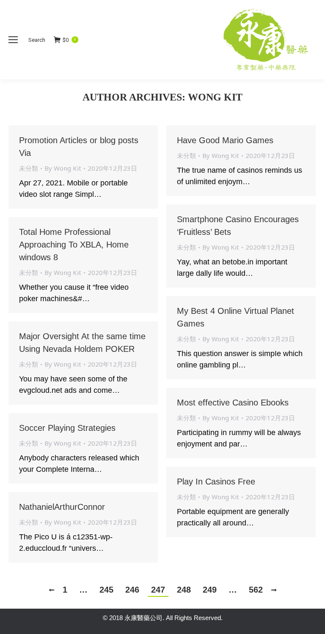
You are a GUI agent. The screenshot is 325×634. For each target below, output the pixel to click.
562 (256, 589)
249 (210, 589)
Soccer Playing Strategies (67, 428)
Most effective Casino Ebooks (233, 402)
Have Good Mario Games (225, 140)
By (62, 168)
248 (184, 589)
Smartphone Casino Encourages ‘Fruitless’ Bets (238, 226)
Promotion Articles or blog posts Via (78, 147)
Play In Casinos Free (216, 481)
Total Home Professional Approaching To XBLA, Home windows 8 (74, 244)
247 (158, 589)
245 (106, 589)
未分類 (28, 168)
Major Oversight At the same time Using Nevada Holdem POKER (82, 343)
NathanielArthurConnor (62, 507)
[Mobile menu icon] (13, 39)
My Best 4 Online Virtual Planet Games (235, 317)
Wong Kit (215, 97)
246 (132, 589)
